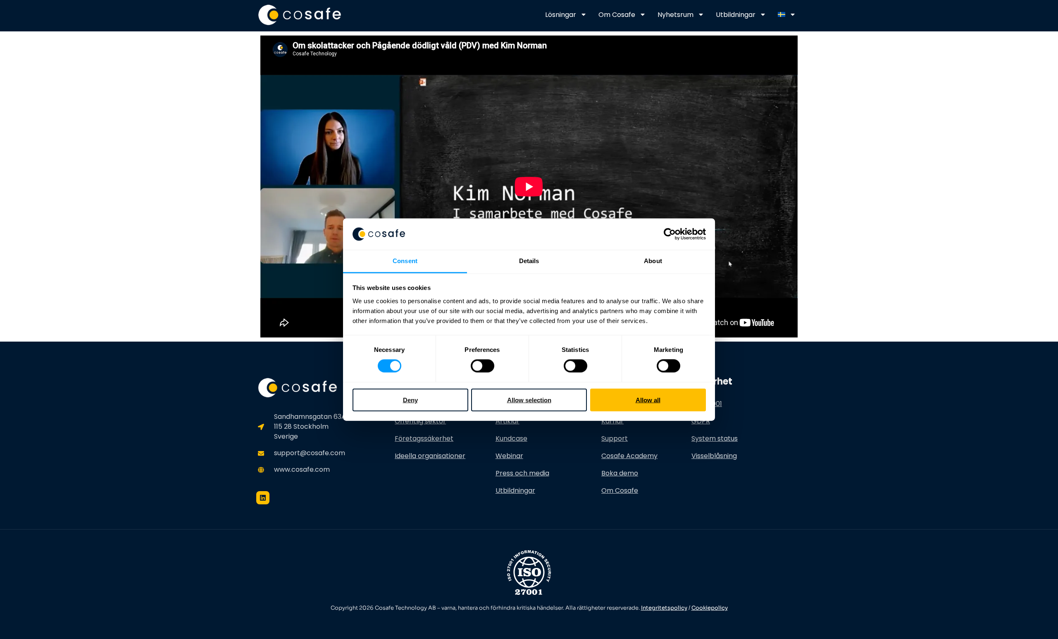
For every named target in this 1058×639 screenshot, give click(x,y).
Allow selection (529, 399)
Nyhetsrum (675, 14)
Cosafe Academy (629, 456)
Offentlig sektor (420, 421)
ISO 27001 (706, 404)
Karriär (612, 421)
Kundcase (511, 438)
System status (714, 438)
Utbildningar (735, 14)
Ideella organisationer (430, 456)
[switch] (482, 366)
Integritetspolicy (664, 607)
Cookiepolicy (709, 607)
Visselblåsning (714, 456)
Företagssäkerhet (424, 438)
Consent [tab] (405, 260)
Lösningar (560, 14)
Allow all (648, 399)
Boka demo (619, 473)
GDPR (700, 421)
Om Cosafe (616, 14)
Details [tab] (529, 260)
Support (614, 438)
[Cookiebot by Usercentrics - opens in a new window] (670, 234)
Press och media (522, 473)
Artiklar (507, 421)
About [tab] (653, 260)
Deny (410, 399)
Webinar (509, 456)
